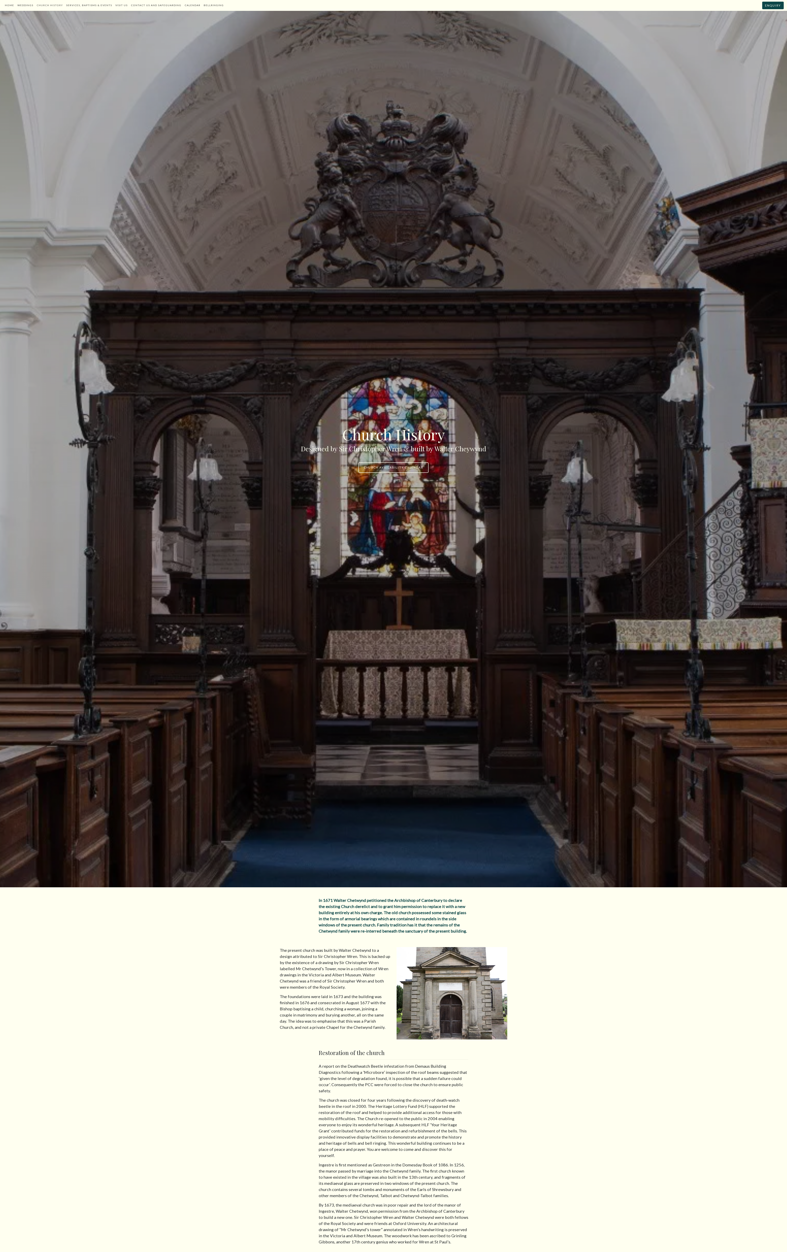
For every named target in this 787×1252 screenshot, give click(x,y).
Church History (50, 5)
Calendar (192, 5)
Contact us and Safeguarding (156, 5)
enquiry (773, 5)
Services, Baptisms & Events (89, 5)
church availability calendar (393, 467)
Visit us (121, 5)
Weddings (25, 5)
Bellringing (214, 5)
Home (9, 5)
